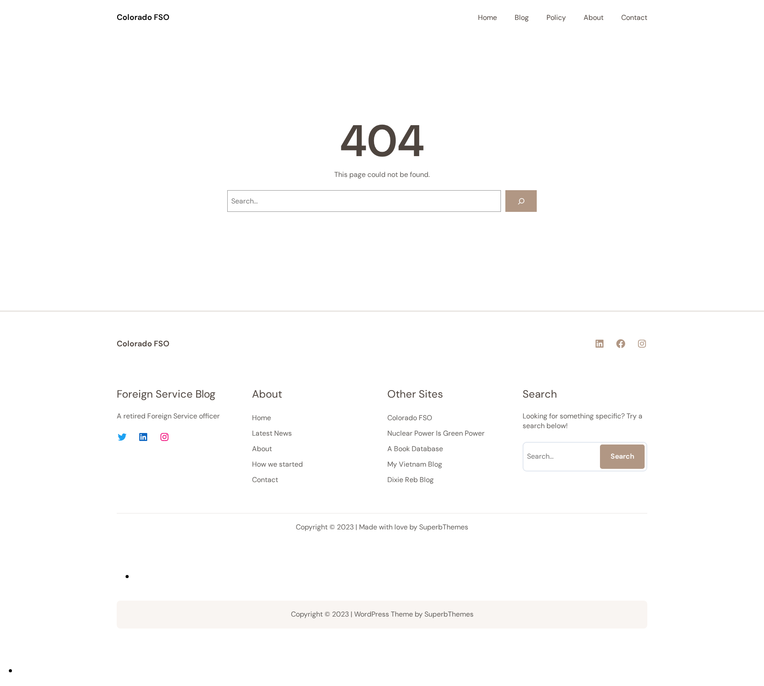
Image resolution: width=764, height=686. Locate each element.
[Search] (521, 201)
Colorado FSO (143, 17)
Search (622, 456)
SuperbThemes (443, 527)
